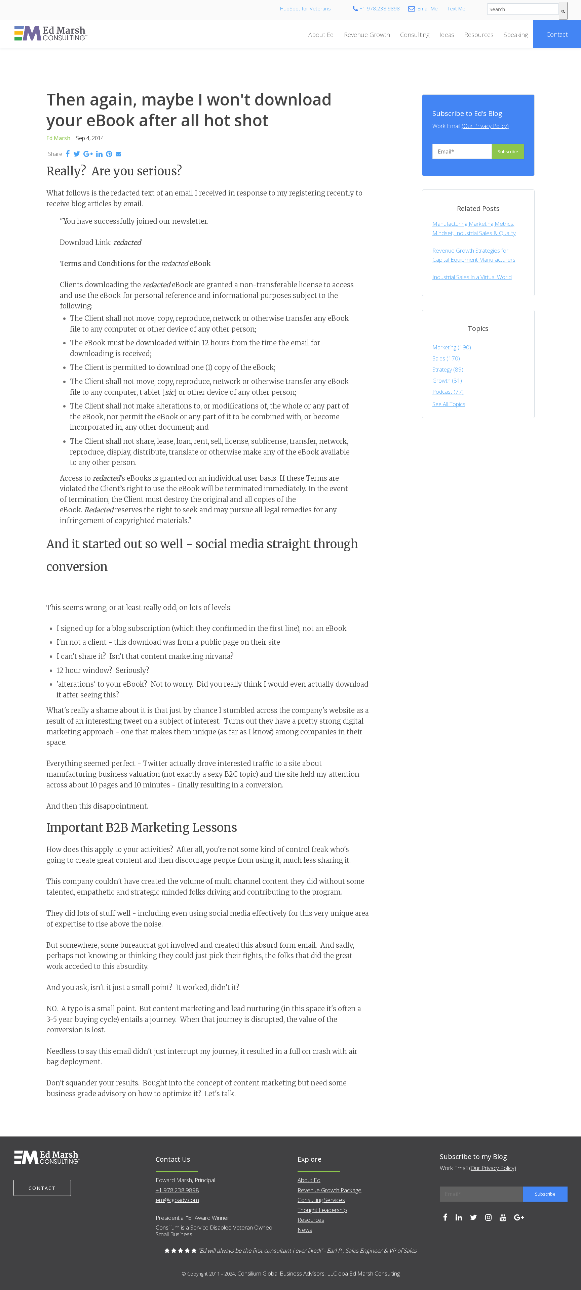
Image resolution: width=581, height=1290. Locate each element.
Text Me (456, 8)
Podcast (448, 391)
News (305, 1230)
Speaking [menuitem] (516, 35)
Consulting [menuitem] (414, 35)
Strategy (447, 369)
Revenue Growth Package (329, 1190)
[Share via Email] (118, 154)
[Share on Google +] (88, 154)
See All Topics (448, 404)
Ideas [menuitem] (446, 35)
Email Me (428, 8)
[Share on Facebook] (68, 154)
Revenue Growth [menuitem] (367, 35)
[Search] (563, 11)
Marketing (451, 347)
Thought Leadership (322, 1210)
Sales (446, 358)
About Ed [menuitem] (321, 35)
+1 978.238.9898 (379, 8)
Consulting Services (321, 1200)
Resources (311, 1219)
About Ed (309, 1180)
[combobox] (523, 9)
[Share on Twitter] (76, 154)
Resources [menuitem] (479, 35)
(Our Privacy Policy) (485, 126)
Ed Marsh (58, 138)
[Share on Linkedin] (99, 154)
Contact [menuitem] (557, 34)
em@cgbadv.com (177, 1200)
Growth (447, 380)
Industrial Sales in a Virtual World (472, 277)
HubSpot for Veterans (305, 8)
